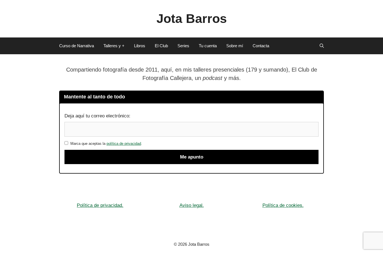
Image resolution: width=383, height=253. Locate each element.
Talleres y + (113, 45)
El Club (161, 45)
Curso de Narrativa (76, 45)
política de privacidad (124, 143)
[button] (322, 45)
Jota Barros (191, 18)
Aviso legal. (191, 205)
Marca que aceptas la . (105, 143)
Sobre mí (234, 45)
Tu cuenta (208, 45)
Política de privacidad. (100, 205)
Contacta (261, 45)
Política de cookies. (283, 205)
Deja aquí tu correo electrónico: (97, 116)
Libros (139, 45)
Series (183, 45)
